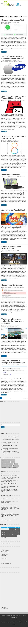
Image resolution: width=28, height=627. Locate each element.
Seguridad (10, 465)
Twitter (14, 622)
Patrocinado (4, 465)
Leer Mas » (4, 51)
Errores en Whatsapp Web (12, 20)
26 (2, 535)
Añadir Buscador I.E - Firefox (6, 622)
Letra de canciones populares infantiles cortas (10, 436)
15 (10, 532)
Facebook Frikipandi (4, 554)
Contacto (13, 624)
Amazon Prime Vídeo (4, 608)
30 (12, 535)
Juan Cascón (15, 615)
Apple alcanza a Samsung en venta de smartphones (12, 57)
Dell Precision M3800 (10, 175)
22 (10, 534)
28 (7, 535)
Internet (4, 23)
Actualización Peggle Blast (13, 210)
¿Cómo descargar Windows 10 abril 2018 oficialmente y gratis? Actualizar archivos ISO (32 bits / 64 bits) (10, 452)
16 (12, 532)
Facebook (19, 622)
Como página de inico (21, 621)
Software (9, 467)
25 (18, 534)
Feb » (5, 537)
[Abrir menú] (1, 3)
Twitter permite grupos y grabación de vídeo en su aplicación (12, 321)
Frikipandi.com (9, 615)
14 (7, 532)
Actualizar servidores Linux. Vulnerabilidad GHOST (13, 97)
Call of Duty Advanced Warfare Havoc (11, 248)
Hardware (16, 61)
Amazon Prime (3, 607)
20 (4, 534)
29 (10, 535)
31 (15, 535)
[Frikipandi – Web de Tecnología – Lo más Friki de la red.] (14, 3)
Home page (3, 621)
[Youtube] (16, 619)
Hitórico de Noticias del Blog (6, 563)
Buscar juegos (3, 549)
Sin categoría (15, 465)
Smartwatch (4, 467)
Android (4, 61)
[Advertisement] (10, 411)
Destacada (11, 61)
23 (12, 534)
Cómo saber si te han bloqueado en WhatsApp (10, 437)
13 (4, 532)
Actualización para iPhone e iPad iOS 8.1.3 (13, 137)
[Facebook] (12, 619)
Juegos (22, 212)
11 (18, 530)
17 (15, 532)
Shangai (14, 621)
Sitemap (23, 622)
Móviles (7, 23)
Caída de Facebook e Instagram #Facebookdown (13, 362)
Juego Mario (3, 556)
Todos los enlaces (4, 561)
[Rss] (11, 619)
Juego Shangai (4, 558)
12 (2, 532)
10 (15, 530)
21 (7, 534)
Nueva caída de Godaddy (12, 285)
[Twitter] (14, 619)
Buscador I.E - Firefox (5, 551)
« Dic (2, 537)
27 (4, 535)
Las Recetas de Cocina (5, 550)
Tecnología (23, 100)
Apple (7, 61)
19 (2, 534)
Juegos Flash (3, 555)
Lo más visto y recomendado (7, 463)
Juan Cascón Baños (6, 22)
